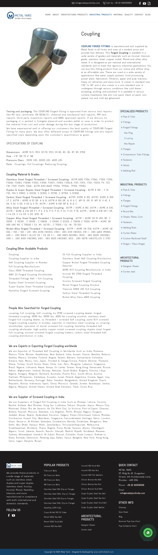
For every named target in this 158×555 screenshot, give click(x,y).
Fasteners (127, 160)
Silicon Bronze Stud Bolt (92, 489)
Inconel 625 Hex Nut (90, 470)
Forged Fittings (130, 127)
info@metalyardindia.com (87, 3)
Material (118, 14)
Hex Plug (128, 132)
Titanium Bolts (50, 470)
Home (48, 14)
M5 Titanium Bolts (52, 475)
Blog (148, 14)
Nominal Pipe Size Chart (129, 521)
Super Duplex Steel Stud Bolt (94, 503)
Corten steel (129, 271)
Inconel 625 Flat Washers (92, 475)
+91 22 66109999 (135, 485)
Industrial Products (100, 14)
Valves (126, 165)
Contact (139, 14)
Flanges (127, 149)
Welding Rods (129, 227)
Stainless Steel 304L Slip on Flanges (59, 494)
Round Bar (128, 211)
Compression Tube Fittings (136, 154)
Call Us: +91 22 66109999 (119, 3)
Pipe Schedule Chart (128, 526)
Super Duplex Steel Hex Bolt (93, 493)
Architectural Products (74, 14)
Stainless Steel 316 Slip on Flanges (59, 498)
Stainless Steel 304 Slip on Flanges (59, 489)
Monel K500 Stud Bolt (53, 521)
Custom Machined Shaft (135, 238)
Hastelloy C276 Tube (52, 508)
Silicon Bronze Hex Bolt (91, 479)
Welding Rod (129, 170)
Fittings (127, 122)
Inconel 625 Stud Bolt (90, 466)
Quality (129, 14)
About (56, 14)
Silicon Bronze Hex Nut (91, 484)
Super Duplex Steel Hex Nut (93, 498)
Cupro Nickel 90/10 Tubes (55, 512)
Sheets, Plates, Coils (133, 216)
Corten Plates (129, 233)
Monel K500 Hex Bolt (53, 517)
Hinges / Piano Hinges (134, 243)
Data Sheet (123, 512)
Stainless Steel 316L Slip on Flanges (59, 503)
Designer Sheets (131, 266)
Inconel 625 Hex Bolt (53, 526)
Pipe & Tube (129, 116)
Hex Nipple (129, 143)
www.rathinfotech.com (104, 552)
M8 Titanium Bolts (52, 484)
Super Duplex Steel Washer (93, 507)
